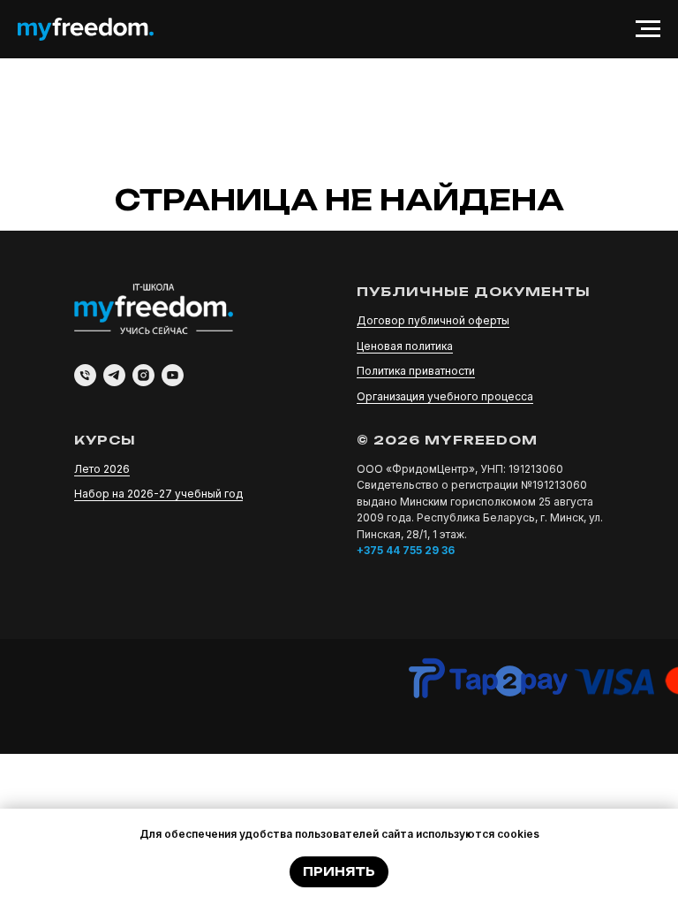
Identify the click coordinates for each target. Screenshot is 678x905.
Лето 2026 (102, 468)
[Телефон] (85, 375)
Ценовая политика (405, 346)
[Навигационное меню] (648, 29)
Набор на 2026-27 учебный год (158, 493)
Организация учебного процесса (445, 396)
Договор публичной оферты (433, 320)
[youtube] (173, 375)
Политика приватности (416, 370)
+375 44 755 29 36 (406, 550)
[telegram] (114, 375)
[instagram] (143, 375)
